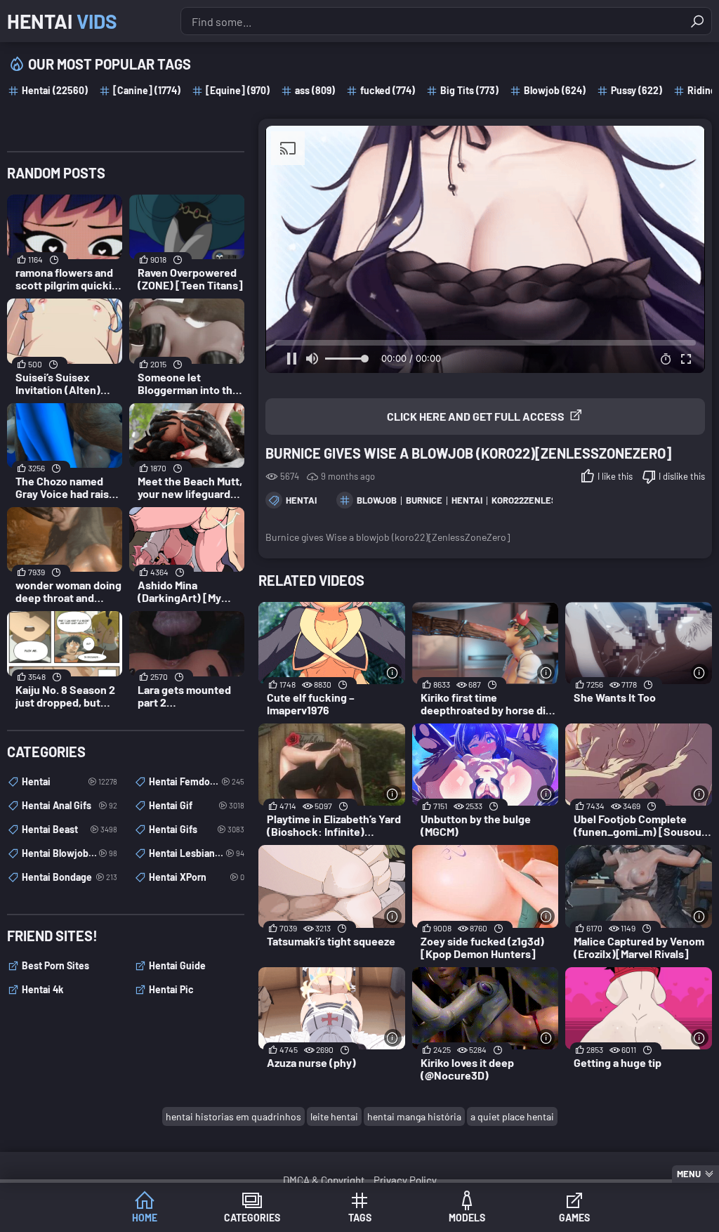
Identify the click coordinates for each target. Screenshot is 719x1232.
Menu (689, 1173)
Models (467, 1218)
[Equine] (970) (238, 90)
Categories (252, 1218)
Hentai (62, 21)
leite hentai (334, 1116)
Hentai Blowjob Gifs (69, 853)
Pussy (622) (636, 90)
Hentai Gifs (196, 829)
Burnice (424, 500)
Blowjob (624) (555, 90)
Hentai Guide (177, 965)
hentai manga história (414, 1116)
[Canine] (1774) (146, 90)
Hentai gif (196, 805)
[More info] (393, 672)
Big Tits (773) (469, 90)
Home (144, 1218)
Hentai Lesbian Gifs (196, 853)
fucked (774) (387, 90)
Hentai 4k (42, 989)
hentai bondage (69, 877)
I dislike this (682, 476)
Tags (359, 1218)
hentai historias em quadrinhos (233, 1116)
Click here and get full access (476, 416)
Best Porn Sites (55, 965)
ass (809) (315, 90)
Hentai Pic (171, 989)
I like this (615, 476)
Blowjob (377, 500)
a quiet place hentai (512, 1116)
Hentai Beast (69, 829)
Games (574, 1218)
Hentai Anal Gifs (69, 805)
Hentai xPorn (196, 877)
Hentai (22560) (55, 90)
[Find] (697, 21)
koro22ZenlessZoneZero (549, 500)
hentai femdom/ (196, 781)
